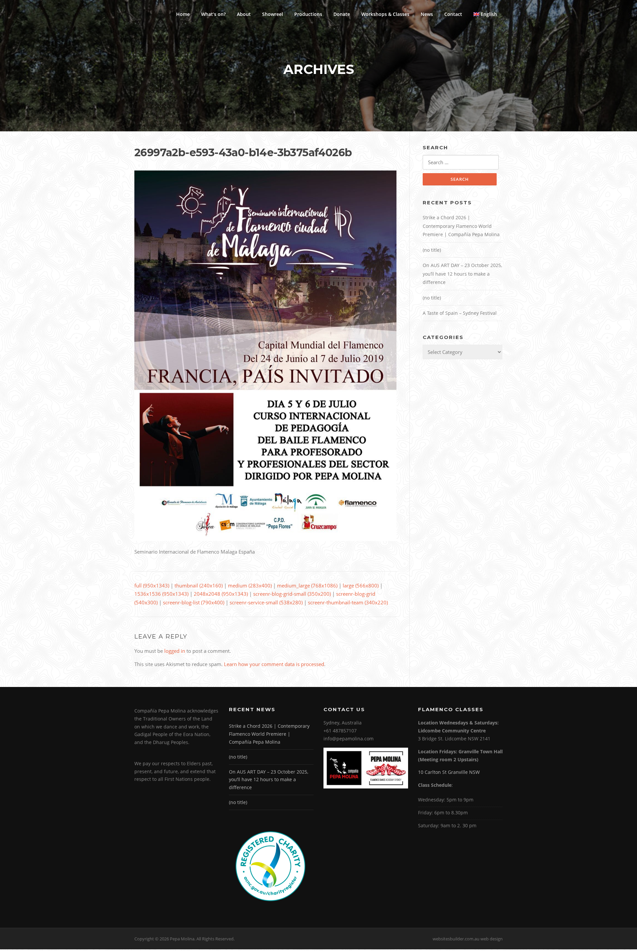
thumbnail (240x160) (199, 585)
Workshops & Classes (385, 14)
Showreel (272, 14)
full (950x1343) (151, 585)
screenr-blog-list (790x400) (193, 602)
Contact (453, 14)
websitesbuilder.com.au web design (468, 939)
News (427, 14)
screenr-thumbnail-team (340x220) (348, 602)
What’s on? (213, 14)
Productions (308, 14)
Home (183, 14)
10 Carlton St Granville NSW (449, 772)
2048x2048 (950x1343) (221, 593)
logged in (174, 650)
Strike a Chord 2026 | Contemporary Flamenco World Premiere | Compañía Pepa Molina (461, 226)
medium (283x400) (250, 585)
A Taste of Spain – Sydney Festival (460, 313)
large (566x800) (361, 585)
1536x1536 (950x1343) (161, 593)
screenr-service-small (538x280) (266, 602)
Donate (341, 14)
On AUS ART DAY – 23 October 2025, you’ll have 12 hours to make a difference (462, 273)
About (244, 14)
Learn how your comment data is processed (274, 664)
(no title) (432, 250)
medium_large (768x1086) (307, 585)
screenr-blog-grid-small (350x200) (292, 593)
